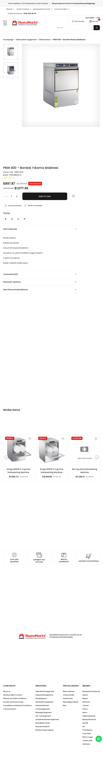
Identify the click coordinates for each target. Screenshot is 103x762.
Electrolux (86, 702)
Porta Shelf (87, 733)
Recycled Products (43, 726)
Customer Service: (22, 13)
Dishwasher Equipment (45, 702)
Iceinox (85, 695)
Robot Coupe (88, 737)
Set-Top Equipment (43, 716)
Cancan (86, 705)
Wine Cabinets (68, 691)
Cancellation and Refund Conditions (17, 705)
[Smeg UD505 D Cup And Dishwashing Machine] (18, 450)
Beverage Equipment (44, 712)
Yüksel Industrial (89, 716)
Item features (10, 229)
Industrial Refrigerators (44, 695)
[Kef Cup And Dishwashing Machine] (84, 450)
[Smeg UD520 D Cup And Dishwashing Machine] (51, 450)
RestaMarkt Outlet (43, 723)
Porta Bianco (87, 730)
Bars (64, 705)
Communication (61, 9)
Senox (85, 712)
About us (6, 691)
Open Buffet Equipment (45, 691)
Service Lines (68, 698)
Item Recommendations (15, 289)
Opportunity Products (41, 9)
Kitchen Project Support (45, 730)
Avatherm (86, 744)
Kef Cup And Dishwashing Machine (84, 471)
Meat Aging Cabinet (71, 702)
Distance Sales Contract (12, 695)
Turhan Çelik (87, 740)
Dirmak (85, 723)
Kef (84, 726)
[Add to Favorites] (73, 196)
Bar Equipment (41, 698)
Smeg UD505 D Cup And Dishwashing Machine (18, 471)
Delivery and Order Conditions (14, 698)
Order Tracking (22, 9)
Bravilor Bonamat (89, 719)
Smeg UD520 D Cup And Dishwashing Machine (51, 471)
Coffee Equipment (43, 709)
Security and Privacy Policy (13, 702)
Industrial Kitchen (42, 705)
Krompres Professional (91, 691)
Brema (85, 698)
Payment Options (12, 281)
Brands (9, 9)
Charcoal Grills (68, 695)
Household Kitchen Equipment (47, 719)
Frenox (85, 709)
